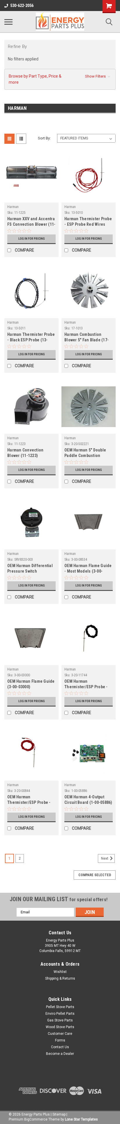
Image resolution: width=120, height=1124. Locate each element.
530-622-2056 (21, 5)
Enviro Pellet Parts (60, 1014)
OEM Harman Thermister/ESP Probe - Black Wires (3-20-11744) (87, 684)
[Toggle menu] (8, 22)
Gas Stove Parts (60, 1020)
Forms (60, 1040)
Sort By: (44, 138)
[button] (60, 79)
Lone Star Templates (81, 1119)
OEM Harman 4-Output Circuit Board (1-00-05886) (88, 800)
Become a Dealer (60, 1054)
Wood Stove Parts (60, 1027)
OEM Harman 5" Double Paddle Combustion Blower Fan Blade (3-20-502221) (86, 453)
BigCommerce (35, 1119)
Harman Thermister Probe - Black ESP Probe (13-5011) (31, 337)
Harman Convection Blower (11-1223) (25, 453)
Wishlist (60, 972)
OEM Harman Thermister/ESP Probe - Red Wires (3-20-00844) (29, 800)
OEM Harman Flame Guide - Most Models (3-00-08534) (88, 569)
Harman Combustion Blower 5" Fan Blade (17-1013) (86, 337)
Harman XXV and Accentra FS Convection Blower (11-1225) (31, 222)
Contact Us (60, 1047)
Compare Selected (94, 875)
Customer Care (60, 1034)
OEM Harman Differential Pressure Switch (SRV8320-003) (30, 569)
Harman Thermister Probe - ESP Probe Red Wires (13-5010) (88, 222)
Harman (13, 207)
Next (105, 858)
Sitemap (59, 1114)
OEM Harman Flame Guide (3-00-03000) (31, 684)
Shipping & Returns (60, 978)
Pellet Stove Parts (60, 1007)
